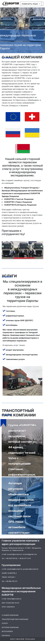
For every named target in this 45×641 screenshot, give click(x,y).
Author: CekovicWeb (17, 639)
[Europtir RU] (10, 4)
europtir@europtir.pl (14, 554)
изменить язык (30, 4)
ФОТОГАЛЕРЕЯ (7, 631)
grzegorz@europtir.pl (30, 569)
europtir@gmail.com (29, 554)
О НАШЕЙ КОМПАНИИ (10, 615)
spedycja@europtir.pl (14, 569)
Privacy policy (30, 639)
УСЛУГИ (5, 623)
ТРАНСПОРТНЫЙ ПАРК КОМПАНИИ (15, 619)
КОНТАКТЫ (6, 635)
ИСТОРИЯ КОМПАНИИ (10, 627)
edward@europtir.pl (14, 599)
